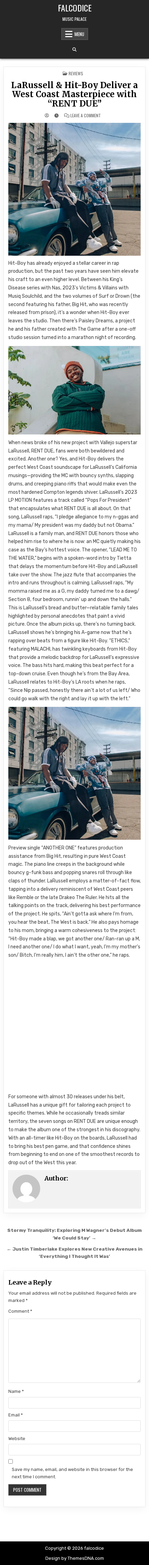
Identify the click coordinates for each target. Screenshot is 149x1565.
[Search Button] (74, 49)
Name (16, 1391)
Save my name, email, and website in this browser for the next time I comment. (72, 1473)
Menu (79, 34)
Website (16, 1438)
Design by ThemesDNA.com (74, 1558)
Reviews (76, 73)
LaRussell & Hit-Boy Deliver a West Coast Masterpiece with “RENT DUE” (74, 94)
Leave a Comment (85, 115)
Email (15, 1415)
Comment (20, 1311)
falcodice (74, 7)
